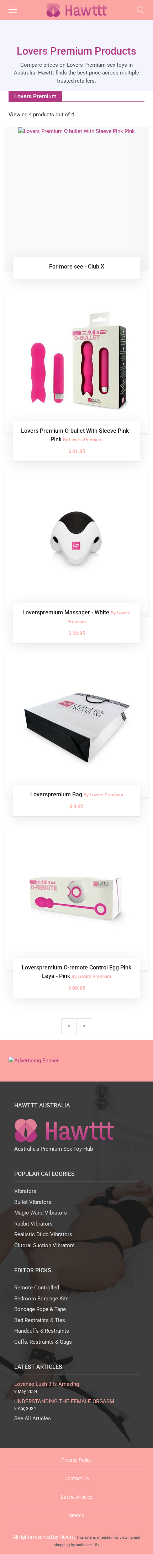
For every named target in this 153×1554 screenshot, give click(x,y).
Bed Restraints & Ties (39, 1320)
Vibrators (25, 1191)
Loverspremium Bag (57, 794)
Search (76, 1515)
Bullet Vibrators (32, 1202)
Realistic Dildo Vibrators (43, 1234)
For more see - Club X (76, 266)
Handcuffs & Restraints (41, 1331)
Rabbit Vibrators (33, 1224)
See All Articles (32, 1418)
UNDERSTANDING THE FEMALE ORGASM (64, 1401)
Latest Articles (77, 1497)
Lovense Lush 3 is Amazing (46, 1384)
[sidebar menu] (13, 10)
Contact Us (76, 1478)
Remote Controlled (36, 1287)
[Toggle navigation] (140, 10)
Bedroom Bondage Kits (41, 1298)
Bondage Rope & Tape (40, 1309)
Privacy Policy (76, 1460)
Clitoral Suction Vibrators (44, 1245)
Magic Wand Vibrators (40, 1213)
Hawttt (67, 1537)
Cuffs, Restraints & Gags (43, 1342)
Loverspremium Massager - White (66, 612)
